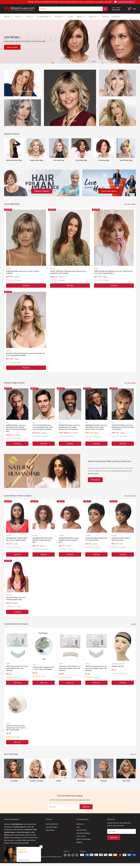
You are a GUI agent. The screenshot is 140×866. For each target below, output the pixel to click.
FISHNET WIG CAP (118, 666)
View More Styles (130, 204)
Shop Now (26, 285)
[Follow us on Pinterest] (76, 855)
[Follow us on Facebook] (65, 855)
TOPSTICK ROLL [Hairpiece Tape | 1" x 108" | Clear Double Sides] (43, 668)
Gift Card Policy (81, 830)
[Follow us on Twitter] (69, 855)
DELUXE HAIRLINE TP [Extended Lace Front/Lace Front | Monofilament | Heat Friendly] (68, 272)
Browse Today (12, 47)
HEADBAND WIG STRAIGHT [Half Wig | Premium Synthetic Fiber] (16, 539)
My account (116, 10)
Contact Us (80, 824)
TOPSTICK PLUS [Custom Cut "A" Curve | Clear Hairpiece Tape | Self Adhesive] (69, 668)
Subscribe (86, 807)
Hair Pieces (58, 17)
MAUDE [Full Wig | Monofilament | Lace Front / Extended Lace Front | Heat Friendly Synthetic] (25, 354)
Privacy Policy (80, 836)
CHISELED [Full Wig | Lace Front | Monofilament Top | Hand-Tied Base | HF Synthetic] (123, 427)
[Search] (105, 9)
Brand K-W (92, 17)
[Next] (136, 149)
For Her (17, 17)
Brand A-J (80, 17)
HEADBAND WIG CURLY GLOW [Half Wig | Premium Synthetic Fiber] (42, 540)
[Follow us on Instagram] (72, 855)
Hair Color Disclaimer (83, 833)
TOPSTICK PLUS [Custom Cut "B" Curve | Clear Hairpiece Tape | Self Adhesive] (96, 668)
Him (7, 422)
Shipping (79, 842)
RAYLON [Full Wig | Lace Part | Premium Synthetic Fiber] (15, 598)
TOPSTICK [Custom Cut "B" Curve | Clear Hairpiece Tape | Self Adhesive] (17, 668)
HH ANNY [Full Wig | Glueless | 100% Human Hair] (121, 539)
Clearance (105, 17)
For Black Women (43, 17)
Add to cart (17, 682)
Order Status (50, 830)
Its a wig (8, 535)
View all (133, 624)
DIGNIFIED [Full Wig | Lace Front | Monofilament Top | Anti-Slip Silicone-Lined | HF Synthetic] (69, 427)
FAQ (77, 827)
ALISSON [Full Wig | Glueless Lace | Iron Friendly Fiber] (96, 539)
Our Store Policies (51, 827)
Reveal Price (95, 480)
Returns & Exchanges (83, 839)
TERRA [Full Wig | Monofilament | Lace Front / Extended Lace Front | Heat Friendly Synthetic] (113, 272)
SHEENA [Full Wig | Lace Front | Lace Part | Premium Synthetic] (22, 272)
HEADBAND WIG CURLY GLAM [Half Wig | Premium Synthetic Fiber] (68, 540)
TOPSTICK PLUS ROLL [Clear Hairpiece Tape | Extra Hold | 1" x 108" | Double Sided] (16, 728)
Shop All (6, 17)
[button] (37, 846)
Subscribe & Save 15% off (126, 2)
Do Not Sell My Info (52, 824)
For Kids (70, 17)
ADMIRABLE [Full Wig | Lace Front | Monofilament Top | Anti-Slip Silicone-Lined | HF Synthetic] (96, 427)
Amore (96, 268)
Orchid (8, 268)
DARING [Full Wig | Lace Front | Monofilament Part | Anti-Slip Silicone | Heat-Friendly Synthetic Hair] (16, 428)
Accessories (116, 17)
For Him (28, 17)
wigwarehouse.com (118, 663)
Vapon (8, 663)
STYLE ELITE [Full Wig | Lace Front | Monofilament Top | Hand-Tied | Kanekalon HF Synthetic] (42, 427)
